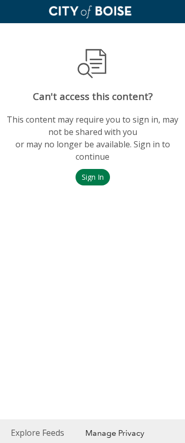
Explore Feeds (37, 432)
